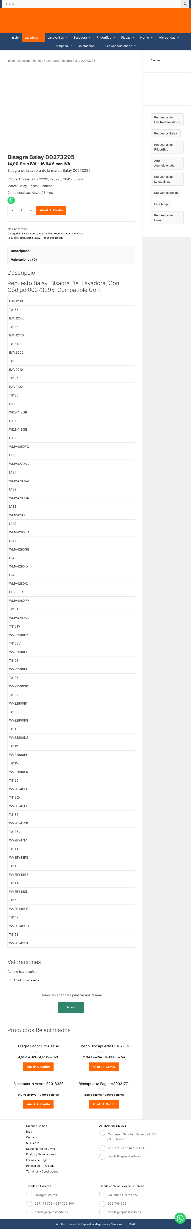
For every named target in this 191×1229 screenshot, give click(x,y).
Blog (29, 1131)
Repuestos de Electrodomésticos (167, 120)
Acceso (71, 1007)
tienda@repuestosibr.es (124, 1156)
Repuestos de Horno (163, 218)
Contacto (32, 1137)
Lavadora (31, 37)
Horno (144, 37)
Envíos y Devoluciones (41, 1154)
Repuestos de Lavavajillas (163, 179)
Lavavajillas (56, 37)
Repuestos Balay (30, 237)
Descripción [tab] (20, 251)
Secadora (80, 37)
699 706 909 (117, 1203)
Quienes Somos (36, 1126)
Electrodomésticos (30, 60)
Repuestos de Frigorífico (163, 147)
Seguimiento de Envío (40, 1148)
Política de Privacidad (40, 1165)
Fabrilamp (161, 204)
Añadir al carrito (51, 210)
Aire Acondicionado (118, 46)
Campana (61, 46)
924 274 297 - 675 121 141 (126, 1148)
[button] (180, 1218)
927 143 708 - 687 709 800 (54, 1203)
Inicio (15, 37)
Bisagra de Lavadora (34, 233)
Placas (125, 37)
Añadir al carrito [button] (38, 1066)
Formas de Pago (36, 1160)
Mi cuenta (32, 1143)
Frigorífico (104, 37)
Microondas (167, 37)
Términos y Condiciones (42, 1171)
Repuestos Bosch (52, 237)
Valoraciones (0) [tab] (24, 259)
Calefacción (86, 46)
